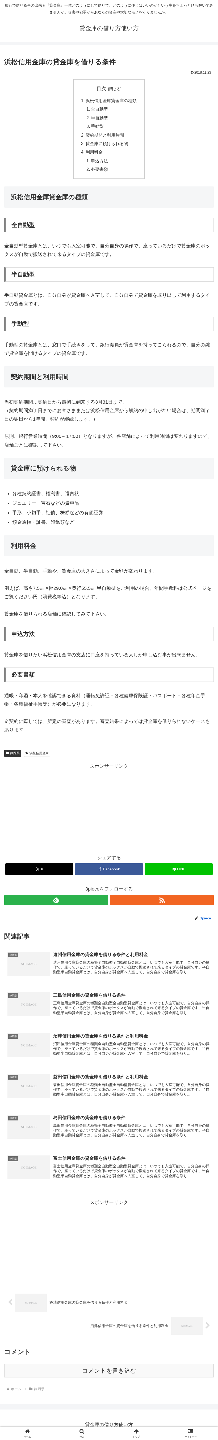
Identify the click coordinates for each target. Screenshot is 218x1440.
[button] (201, 968)
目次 (101, 88)
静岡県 (15, 753)
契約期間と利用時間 (105, 135)
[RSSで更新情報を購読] (162, 900)
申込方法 (99, 160)
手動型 (97, 126)
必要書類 (99, 169)
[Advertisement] (109, 807)
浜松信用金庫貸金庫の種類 (111, 100)
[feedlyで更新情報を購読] (56, 900)
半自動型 (99, 117)
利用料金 (94, 152)
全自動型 (99, 109)
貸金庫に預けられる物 (107, 143)
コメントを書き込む (109, 1370)
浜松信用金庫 (39, 753)
